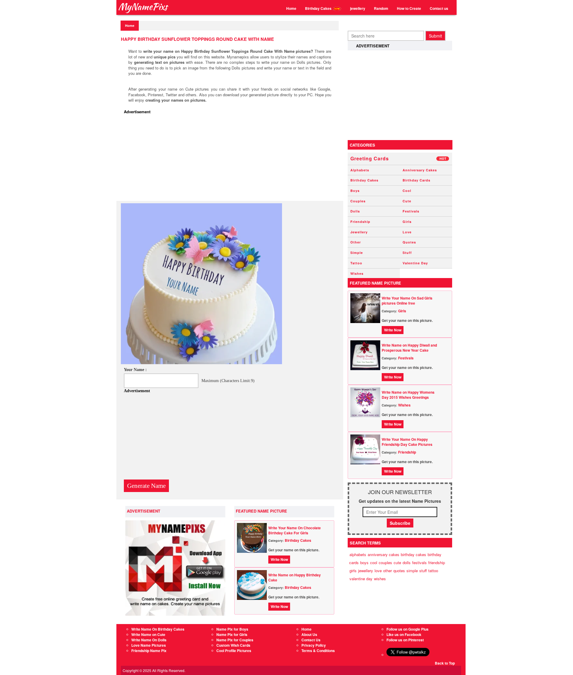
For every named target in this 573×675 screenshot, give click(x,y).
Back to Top (445, 663)
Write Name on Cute (148, 634)
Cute (407, 201)
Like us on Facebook (403, 634)
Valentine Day (415, 263)
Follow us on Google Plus (407, 629)
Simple (356, 252)
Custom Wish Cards (233, 645)
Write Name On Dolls (149, 640)
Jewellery (359, 232)
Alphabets (359, 170)
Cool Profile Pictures (233, 650)
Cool (407, 190)
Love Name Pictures (148, 645)
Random (381, 8)
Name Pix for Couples (234, 640)
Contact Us (311, 640)
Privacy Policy (313, 645)
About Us (309, 634)
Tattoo (356, 263)
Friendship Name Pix (149, 650)
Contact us (439, 8)
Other (355, 242)
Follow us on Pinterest (405, 640)
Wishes (356, 273)
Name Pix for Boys (232, 629)
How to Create (409, 8)
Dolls (355, 211)
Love (407, 232)
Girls (407, 221)
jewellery (357, 8)
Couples (358, 201)
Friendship (360, 221)
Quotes (409, 242)
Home (291, 8)
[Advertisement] (231, 159)
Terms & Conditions (318, 650)
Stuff (407, 252)
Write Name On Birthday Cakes (157, 629)
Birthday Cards (416, 180)
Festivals (411, 211)
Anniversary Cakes (420, 170)
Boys (355, 190)
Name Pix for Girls (231, 634)
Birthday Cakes (318, 8)
